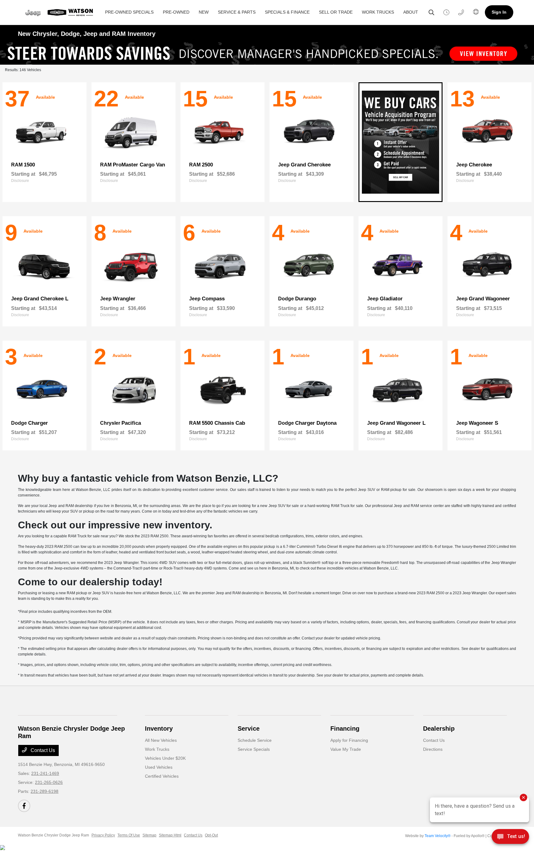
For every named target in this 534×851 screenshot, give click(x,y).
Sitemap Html (170, 835)
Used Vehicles (158, 767)
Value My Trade (345, 749)
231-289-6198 (44, 791)
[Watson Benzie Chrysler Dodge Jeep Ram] (59, 12)
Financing (344, 728)
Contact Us (42, 750)
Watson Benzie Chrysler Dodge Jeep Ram (53, 835)
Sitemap (149, 835)
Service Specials (254, 749)
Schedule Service (255, 740)
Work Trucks (157, 749)
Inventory (159, 728)
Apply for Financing (349, 740)
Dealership (439, 728)
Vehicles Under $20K (165, 758)
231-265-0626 (49, 782)
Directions (433, 749)
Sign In (499, 12)
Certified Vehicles (162, 776)
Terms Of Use (128, 835)
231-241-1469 (45, 773)
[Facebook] (24, 806)
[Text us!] (510, 838)
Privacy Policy (103, 835)
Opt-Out (211, 835)
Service (249, 728)
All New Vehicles (161, 740)
